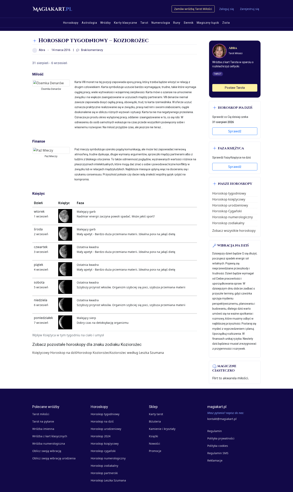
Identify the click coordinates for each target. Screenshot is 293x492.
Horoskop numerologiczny (232, 217)
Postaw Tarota (235, 88)
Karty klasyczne (125, 22)
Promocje (155, 451)
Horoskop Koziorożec (93, 352)
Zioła (226, 22)
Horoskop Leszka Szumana (108, 480)
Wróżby (105, 22)
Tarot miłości (40, 414)
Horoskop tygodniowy (229, 193)
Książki (153, 436)
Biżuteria (155, 421)
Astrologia (89, 22)
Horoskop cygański (103, 451)
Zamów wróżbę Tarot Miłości (193, 9)
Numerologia (160, 22)
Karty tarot (156, 414)
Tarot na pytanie (43, 421)
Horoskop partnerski (104, 473)
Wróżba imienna (43, 429)
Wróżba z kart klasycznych (49, 436)
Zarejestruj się (249, 9)
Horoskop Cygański (227, 211)
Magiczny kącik (208, 22)
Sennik (189, 22)
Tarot (144, 22)
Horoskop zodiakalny (228, 223)
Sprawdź (234, 131)
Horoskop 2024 (100, 436)
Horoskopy (71, 22)
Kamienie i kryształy (162, 429)
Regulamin (214, 431)
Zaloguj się (226, 9)
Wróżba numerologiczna (48, 443)
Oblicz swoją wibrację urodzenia (54, 458)
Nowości (154, 443)
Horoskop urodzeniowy (230, 205)
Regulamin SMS (217, 453)
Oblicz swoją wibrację (46, 451)
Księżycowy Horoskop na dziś (54, 352)
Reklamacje (214, 460)
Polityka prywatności (220, 438)
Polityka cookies (217, 446)
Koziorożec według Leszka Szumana (136, 352)
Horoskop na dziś (102, 421)
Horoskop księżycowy (228, 199)
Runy (176, 22)
